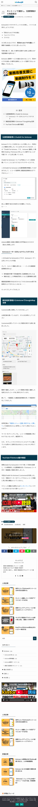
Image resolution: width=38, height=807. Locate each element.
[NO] (36, 801)
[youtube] (22, 576)
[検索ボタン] (36, 2)
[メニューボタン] (2, 2)
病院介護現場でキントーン (13, 666)
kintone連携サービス (8, 16)
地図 (24, 524)
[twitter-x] (18, 576)
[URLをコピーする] (33, 551)
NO (22, 804)
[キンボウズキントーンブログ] (19, 2)
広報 (6, 673)
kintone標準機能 (11, 658)
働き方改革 (8, 669)
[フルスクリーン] (34, 700)
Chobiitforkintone (8, 524)
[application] (19, 692)
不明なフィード (9, 793)
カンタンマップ (25, 486)
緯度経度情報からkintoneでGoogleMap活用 (20, 121)
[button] (4, 551)
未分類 (7, 678)
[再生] (4, 700)
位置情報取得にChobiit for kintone (17, 114)
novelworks (18, 524)
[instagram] (20, 576)
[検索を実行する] (34, 638)
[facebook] (15, 576)
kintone (8, 651)
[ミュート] (31, 700)
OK (17, 804)
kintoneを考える (11, 655)
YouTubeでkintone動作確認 (15, 124)
